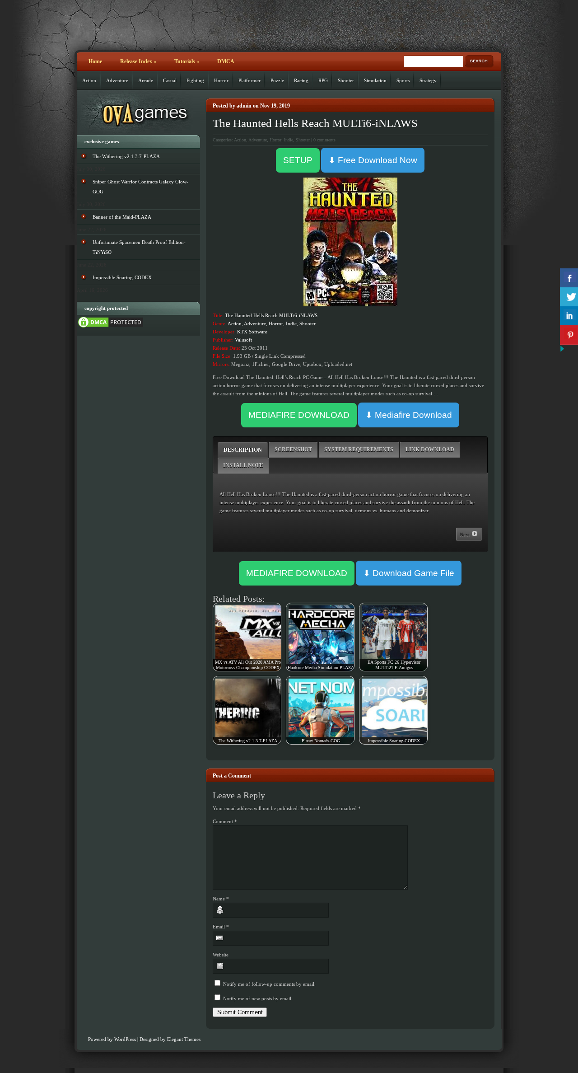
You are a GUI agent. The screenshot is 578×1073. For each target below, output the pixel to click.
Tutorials (186, 61)
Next (465, 534)
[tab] (243, 450)
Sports (403, 80)
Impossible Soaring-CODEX (122, 277)
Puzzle (277, 80)
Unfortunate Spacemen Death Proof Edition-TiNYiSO (139, 247)
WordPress (125, 1039)
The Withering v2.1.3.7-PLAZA (126, 156)
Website (220, 954)
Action (89, 80)
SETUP (297, 160)
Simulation (375, 80)
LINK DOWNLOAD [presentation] (430, 449)
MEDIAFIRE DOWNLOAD (299, 415)
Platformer (249, 80)
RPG (323, 80)
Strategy (428, 80)
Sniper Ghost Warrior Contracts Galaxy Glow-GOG (140, 186)
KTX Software (252, 331)
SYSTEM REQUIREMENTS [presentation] (358, 449)
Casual (170, 80)
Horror (221, 80)
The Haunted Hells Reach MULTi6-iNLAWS (315, 123)
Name (221, 898)
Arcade (145, 80)
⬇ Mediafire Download (408, 415)
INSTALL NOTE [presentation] (243, 465)
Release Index (138, 61)
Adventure (117, 80)
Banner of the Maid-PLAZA (122, 217)
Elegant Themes (183, 1039)
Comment (225, 821)
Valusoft (243, 339)
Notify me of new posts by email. (258, 998)
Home (95, 61)
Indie (288, 139)
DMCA (225, 61)
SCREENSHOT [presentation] (293, 449)
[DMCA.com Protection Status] (110, 327)
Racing (301, 80)
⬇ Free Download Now (372, 160)
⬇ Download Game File (408, 573)
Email (221, 926)
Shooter (346, 80)
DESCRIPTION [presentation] (243, 450)
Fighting (195, 80)
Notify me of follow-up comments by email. (269, 984)
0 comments (324, 139)
